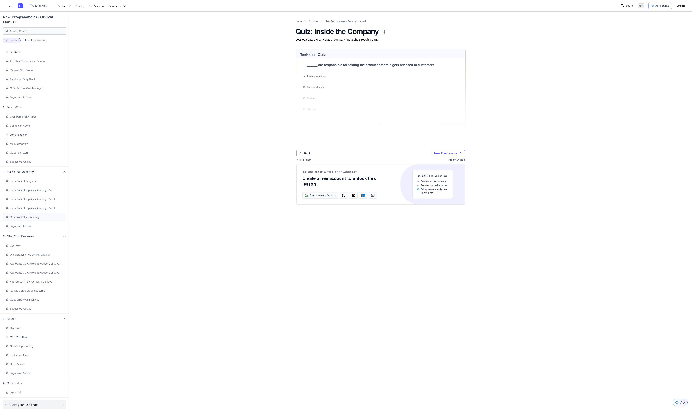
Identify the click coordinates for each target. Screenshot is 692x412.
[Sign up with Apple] (353, 195)
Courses (313, 21)
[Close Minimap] (69, 25)
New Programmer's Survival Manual (28, 19)
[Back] (10, 5)
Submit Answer (451, 124)
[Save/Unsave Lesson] (383, 32)
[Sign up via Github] (344, 195)
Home (299, 21)
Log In (681, 6)
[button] (34, 107)
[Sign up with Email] (373, 195)
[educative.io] (20, 5)
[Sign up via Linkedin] (363, 195)
